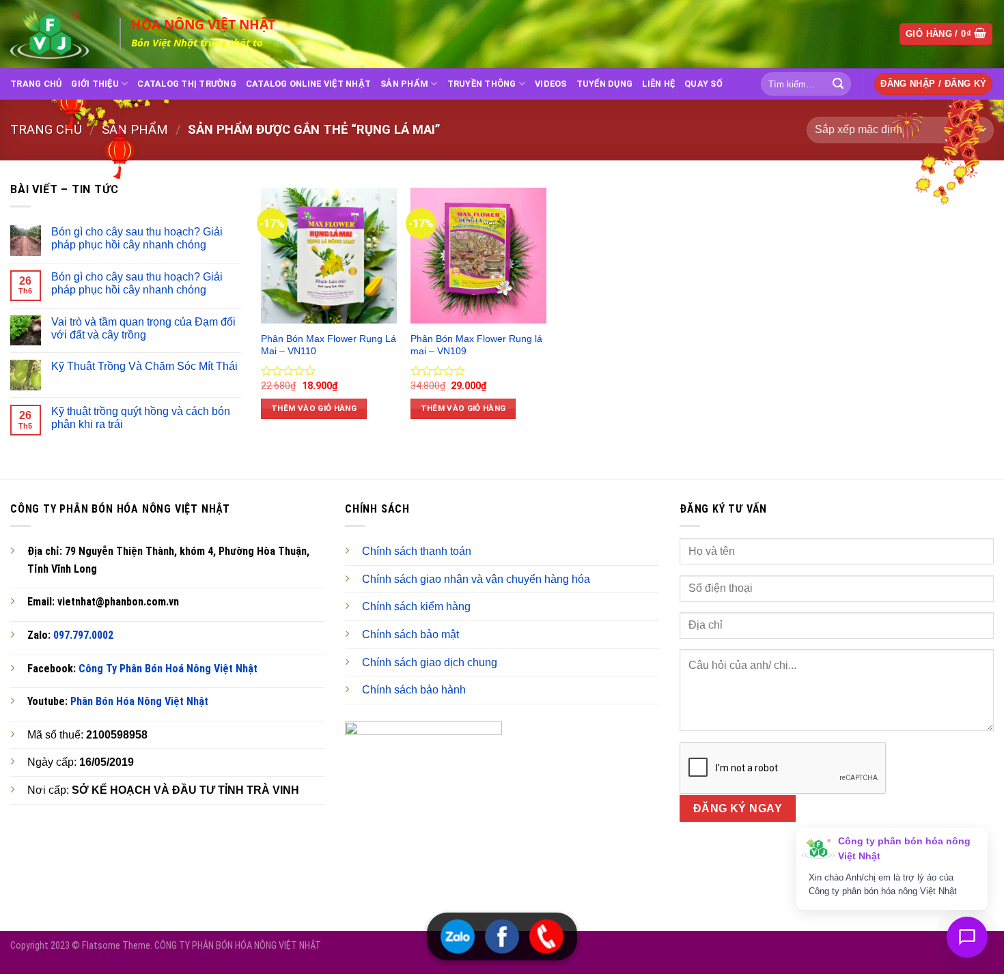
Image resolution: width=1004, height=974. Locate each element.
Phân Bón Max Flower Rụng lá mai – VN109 (476, 345)
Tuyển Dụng (604, 83)
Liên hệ (658, 83)
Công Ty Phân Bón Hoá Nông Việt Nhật (168, 668)
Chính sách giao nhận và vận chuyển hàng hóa (476, 579)
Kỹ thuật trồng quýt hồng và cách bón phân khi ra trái (140, 417)
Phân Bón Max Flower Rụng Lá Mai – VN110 (328, 345)
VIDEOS (551, 83)
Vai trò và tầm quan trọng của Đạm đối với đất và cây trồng (143, 328)
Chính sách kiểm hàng (416, 606)
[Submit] (838, 84)
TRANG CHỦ (35, 83)
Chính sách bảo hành (414, 690)
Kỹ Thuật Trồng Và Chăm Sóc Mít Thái (144, 366)
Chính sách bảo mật (410, 634)
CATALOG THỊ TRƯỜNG (186, 83)
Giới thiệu (95, 83)
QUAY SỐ (703, 83)
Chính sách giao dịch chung (429, 662)
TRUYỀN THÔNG (481, 83)
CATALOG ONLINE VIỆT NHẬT (308, 83)
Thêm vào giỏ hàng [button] (314, 408)
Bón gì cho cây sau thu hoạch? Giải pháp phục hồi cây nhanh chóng (137, 238)
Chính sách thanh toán (416, 551)
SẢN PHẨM (404, 83)
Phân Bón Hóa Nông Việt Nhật (139, 701)
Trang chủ (46, 129)
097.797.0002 (83, 635)
